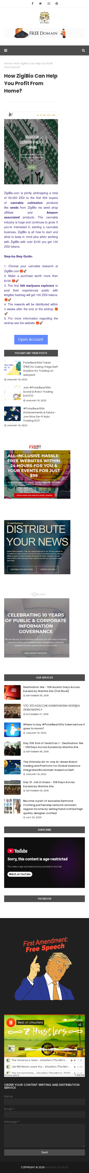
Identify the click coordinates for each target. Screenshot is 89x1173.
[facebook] (32, 3)
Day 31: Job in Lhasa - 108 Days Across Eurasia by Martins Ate (49, 784)
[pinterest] (56, 3)
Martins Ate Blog (56, 1167)
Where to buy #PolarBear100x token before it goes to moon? (54, 726)
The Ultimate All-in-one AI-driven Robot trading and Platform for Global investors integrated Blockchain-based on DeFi (51, 766)
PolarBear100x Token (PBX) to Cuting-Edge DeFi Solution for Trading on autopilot (40, 369)
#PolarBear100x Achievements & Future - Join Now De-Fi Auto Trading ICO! (39, 415)
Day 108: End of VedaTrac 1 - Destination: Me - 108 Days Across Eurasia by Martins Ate (53, 745)
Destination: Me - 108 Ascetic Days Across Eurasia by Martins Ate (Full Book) (51, 689)
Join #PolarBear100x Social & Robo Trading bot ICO (38, 392)
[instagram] (49, 3)
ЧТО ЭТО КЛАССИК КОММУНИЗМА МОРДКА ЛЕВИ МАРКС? (51, 708)
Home (8, 63)
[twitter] (40, 3)
